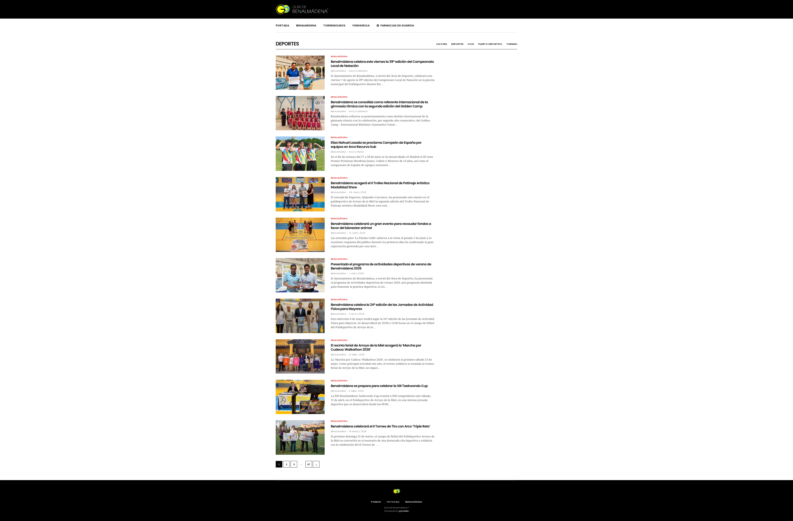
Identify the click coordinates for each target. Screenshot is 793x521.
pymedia (404, 511)
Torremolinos (334, 25)
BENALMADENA (338, 71)
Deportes (457, 44)
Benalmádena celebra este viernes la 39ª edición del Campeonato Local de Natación (382, 63)
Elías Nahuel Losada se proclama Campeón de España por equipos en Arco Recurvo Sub (376, 144)
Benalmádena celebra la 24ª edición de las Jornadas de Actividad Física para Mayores (382, 306)
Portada (282, 25)
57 (308, 464)
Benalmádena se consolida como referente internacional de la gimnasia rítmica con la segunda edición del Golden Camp (379, 104)
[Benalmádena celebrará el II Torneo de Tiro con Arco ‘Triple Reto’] (300, 437)
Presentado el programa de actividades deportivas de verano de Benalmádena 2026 (381, 266)
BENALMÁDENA (413, 501)
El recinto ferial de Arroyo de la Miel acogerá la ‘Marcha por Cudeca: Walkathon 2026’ (376, 347)
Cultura (441, 44)
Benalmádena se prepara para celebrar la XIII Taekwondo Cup (379, 385)
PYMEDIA (376, 501)
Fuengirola (361, 25)
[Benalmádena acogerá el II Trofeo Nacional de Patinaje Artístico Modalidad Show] (300, 194)
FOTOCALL (393, 501)
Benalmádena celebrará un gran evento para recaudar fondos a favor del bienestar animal (381, 225)
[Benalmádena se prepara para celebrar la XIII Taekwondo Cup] (300, 397)
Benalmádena (306, 25)
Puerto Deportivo (490, 44)
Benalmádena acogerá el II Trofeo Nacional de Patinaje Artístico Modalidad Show (380, 185)
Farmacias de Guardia (397, 25)
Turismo (511, 44)
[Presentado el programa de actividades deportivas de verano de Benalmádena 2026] (300, 275)
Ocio (471, 44)
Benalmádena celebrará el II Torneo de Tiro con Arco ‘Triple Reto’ (380, 426)
